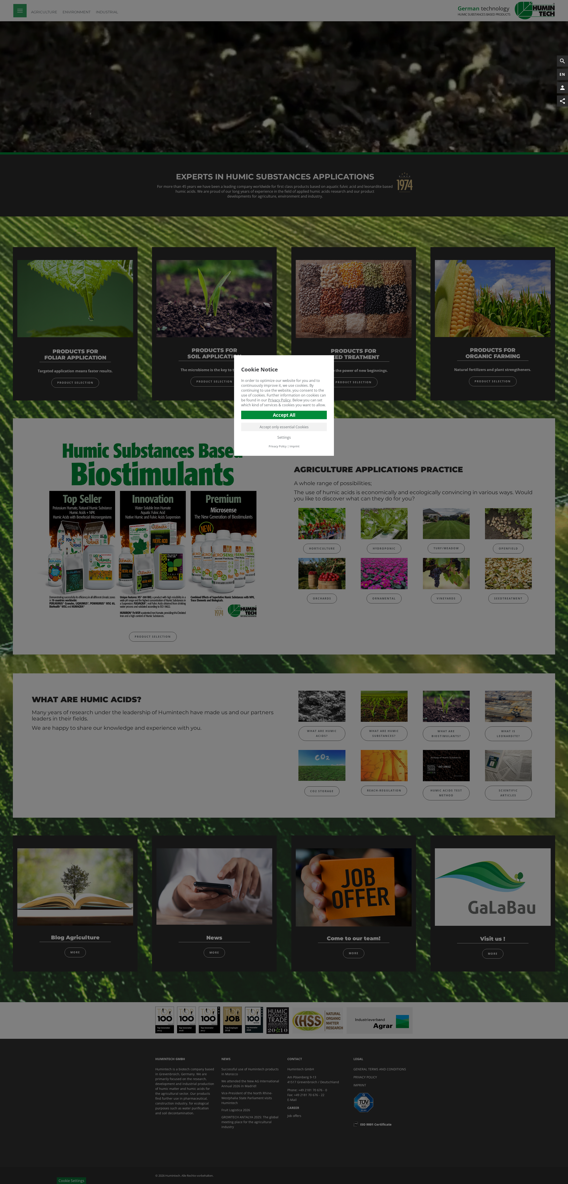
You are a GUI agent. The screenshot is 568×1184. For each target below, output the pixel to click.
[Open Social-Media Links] (562, 101)
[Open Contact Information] (562, 87)
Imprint (295, 446)
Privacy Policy (279, 400)
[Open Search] (562, 61)
